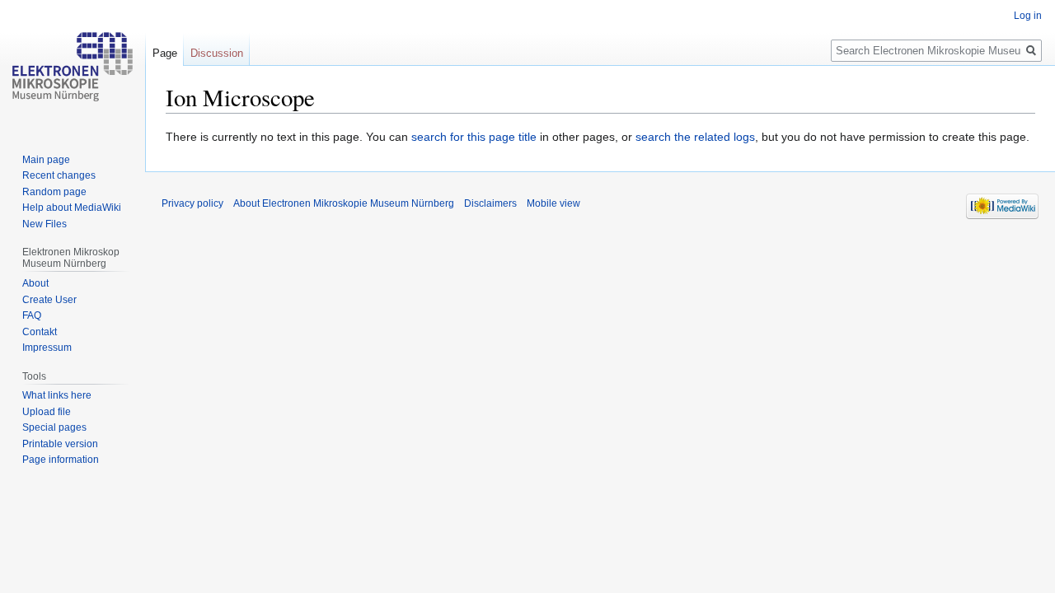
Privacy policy (192, 203)
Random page (54, 192)
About (35, 283)
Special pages (54, 427)
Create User (49, 300)
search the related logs (695, 136)
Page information (60, 459)
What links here (56, 395)
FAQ (31, 315)
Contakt (39, 332)
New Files (44, 224)
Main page (46, 160)
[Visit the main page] (72, 66)
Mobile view (553, 203)
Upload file (46, 412)
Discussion (216, 53)
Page (164, 53)
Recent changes (59, 175)
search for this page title (474, 136)
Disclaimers (490, 203)
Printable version (60, 444)
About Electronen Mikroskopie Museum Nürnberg (343, 203)
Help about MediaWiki (71, 207)
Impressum (47, 347)
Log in (1028, 15)
